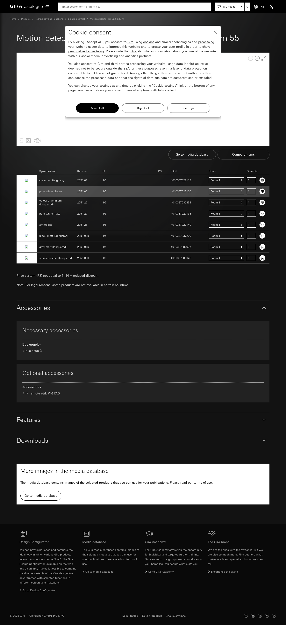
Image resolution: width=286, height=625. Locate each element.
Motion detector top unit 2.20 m (107, 19)
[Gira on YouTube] (253, 615)
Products (26, 19)
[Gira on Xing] (267, 615)
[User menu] (271, 7)
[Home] (26, 7)
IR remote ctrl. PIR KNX (42, 393)
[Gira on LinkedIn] (260, 615)
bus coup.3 (33, 351)
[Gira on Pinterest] (274, 615)
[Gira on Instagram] (246, 615)
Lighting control (76, 19)
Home (13, 19)
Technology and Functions (49, 19)
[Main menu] (46, 6)
